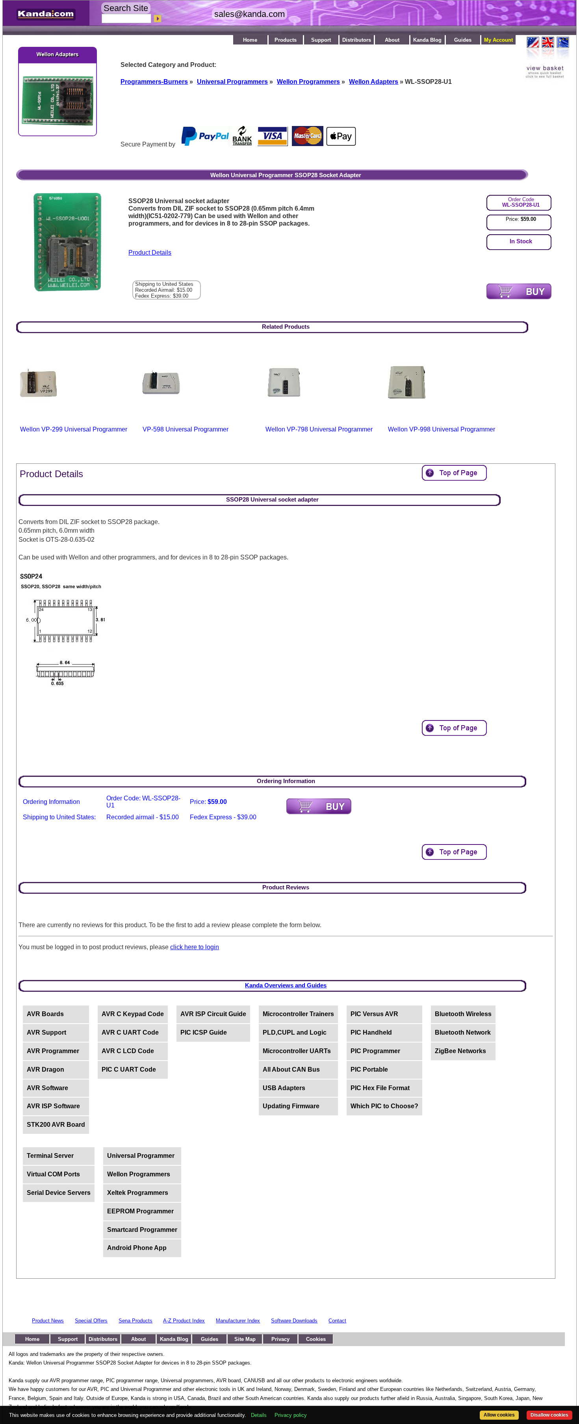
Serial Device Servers (59, 1192)
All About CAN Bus (291, 1069)
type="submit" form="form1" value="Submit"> (518, 291)
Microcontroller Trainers (298, 1014)
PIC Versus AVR (374, 1014)
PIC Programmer (375, 1051)
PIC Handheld (371, 1032)
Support (321, 40)
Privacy (280, 1339)
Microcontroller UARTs (297, 1051)
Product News (48, 1321)
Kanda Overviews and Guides (286, 985)
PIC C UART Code (129, 1069)
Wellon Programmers (138, 1174)
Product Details (149, 252)
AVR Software (47, 1088)
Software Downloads (294, 1321)
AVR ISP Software (53, 1106)
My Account (498, 40)
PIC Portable (369, 1069)
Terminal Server (50, 1155)
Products (286, 40)
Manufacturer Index (238, 1321)
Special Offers (91, 1321)
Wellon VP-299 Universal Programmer (73, 429)
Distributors (356, 40)
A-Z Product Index (184, 1321)
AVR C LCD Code (128, 1051)
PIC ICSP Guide (203, 1032)
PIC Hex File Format (380, 1088)
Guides (462, 40)
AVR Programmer (53, 1051)
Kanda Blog (427, 40)
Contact (337, 1321)
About (392, 40)
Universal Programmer (140, 1155)
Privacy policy (291, 1415)
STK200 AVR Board (56, 1124)
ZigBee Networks (460, 1051)
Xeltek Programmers (137, 1192)
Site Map (245, 1339)
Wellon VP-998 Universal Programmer (441, 429)
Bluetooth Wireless (463, 1014)
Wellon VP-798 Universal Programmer (319, 429)
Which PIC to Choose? (384, 1106)
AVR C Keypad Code (133, 1014)
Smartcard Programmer (142, 1229)
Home (250, 40)
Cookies (316, 1339)
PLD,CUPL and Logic (295, 1032)
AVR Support (46, 1032)
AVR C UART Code (130, 1032)
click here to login (194, 947)
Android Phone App (137, 1247)
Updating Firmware (291, 1106)
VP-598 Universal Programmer (185, 429)
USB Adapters (284, 1088)
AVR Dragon (45, 1069)
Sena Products (135, 1321)
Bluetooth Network (463, 1032)
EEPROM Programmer (140, 1211)
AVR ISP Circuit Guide (213, 1014)
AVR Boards (45, 1014)
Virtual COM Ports (53, 1174)
